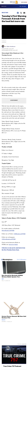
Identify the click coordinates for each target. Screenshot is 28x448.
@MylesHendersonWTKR (9, 239)
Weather (5, 12)
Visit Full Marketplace (21, 259)
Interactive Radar (13, 244)
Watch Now (23, 2)
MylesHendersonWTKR (8, 230)
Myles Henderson (11, 46)
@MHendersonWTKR (19, 234)
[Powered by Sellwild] (24, 344)
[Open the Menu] (2, 2)
